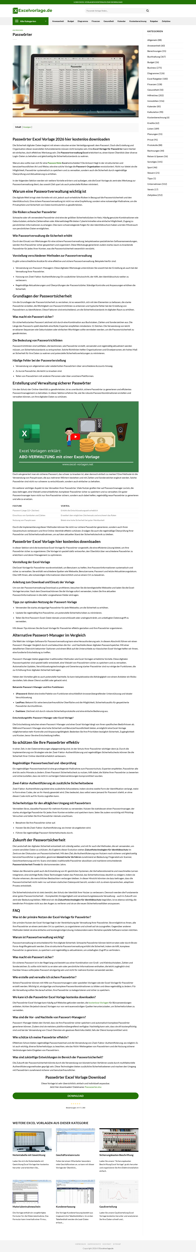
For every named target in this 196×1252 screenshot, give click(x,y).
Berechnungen (154, 51)
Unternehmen (154, 184)
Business (151, 67)
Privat (150, 139)
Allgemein (152, 40)
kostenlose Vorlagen (99, 1002)
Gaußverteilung (108, 1206)
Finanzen (96, 21)
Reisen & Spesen (155, 156)
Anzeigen (27, 127)
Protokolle (152, 145)
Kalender (122, 21)
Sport (150, 167)
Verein (150, 189)
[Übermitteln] (147, 10)
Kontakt (107, 1244)
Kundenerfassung (65, 1206)
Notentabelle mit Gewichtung (29, 1155)
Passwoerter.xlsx (93, 1087)
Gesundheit (109, 21)
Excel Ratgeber (154, 78)
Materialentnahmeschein (26, 1206)
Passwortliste (55, 162)
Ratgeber (154, 21)
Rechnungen (153, 150)
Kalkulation (153, 112)
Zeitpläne (166, 21)
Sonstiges (152, 161)
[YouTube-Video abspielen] (76, 436)
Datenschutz (94, 1244)
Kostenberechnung (137, 21)
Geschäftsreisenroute (68, 1155)
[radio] (71, 1103)
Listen (150, 128)
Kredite (151, 123)
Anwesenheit (58, 21)
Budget (71, 21)
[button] (30, 21)
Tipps (150, 178)
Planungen (152, 134)
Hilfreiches (18, 30)
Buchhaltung (153, 56)
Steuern (151, 172)
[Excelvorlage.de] (32, 10)
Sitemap (117, 1244)
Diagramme (83, 21)
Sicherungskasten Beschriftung (116, 1155)
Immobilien (153, 101)
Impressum (80, 1244)
